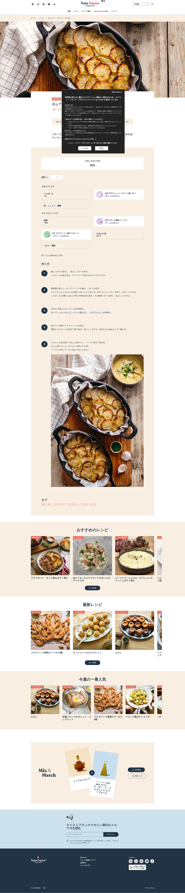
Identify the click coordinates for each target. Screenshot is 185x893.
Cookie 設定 (84, 148)
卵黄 (46, 220)
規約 (44, 888)
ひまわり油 (101, 233)
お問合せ (83, 863)
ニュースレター (85, 865)
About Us (83, 857)
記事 (69, 11)
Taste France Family (101, 11)
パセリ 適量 (49, 246)
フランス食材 (86, 11)
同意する (101, 148)
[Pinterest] (43, 4)
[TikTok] (54, 4)
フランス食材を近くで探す (53, 255)
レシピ (76, 11)
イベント (114, 11)
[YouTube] (49, 4)
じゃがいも (48, 193)
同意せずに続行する (117, 92)
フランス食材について (87, 860)
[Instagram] (38, 4)
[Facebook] (33, 4)
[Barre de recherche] (152, 4)
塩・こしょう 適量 (52, 206)
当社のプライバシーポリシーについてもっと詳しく (80, 139)
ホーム (33, 18)
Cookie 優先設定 (36, 888)
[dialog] (93, 121)
